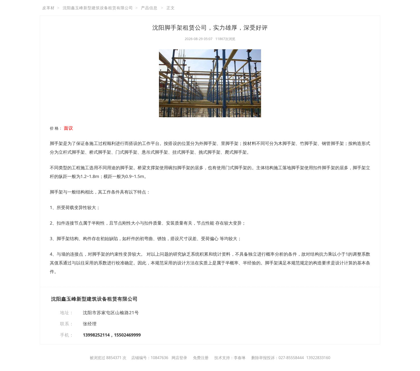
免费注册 (201, 357)
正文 (170, 7)
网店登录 (179, 357)
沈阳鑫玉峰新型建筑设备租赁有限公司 (98, 7)
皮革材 (48, 7)
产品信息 (149, 7)
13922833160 (318, 357)
